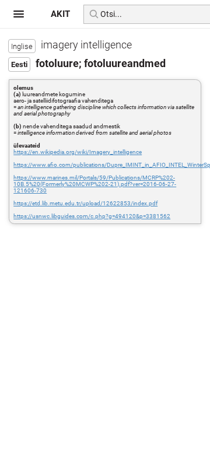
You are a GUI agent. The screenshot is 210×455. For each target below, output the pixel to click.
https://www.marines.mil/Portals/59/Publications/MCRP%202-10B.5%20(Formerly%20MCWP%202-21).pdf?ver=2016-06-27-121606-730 (94, 184)
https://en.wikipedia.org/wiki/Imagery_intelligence (77, 152)
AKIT (60, 14)
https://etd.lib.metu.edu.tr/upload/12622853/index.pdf (85, 203)
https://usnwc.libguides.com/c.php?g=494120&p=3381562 (91, 216)
